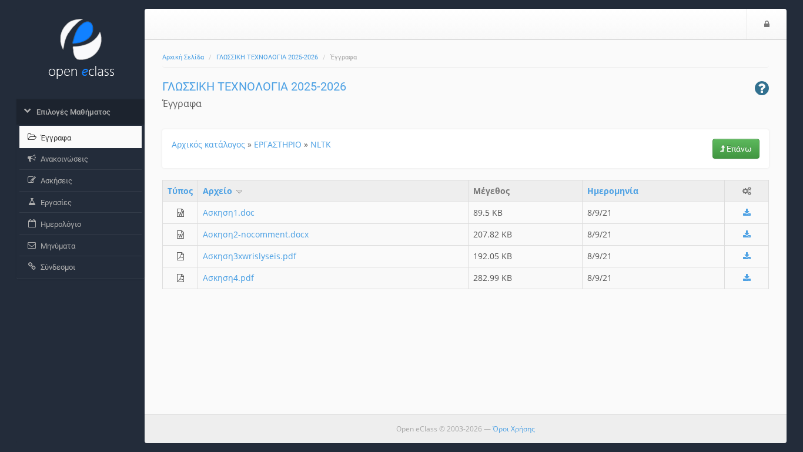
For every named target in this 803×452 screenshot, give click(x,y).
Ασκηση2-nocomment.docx (256, 234)
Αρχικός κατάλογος (208, 144)
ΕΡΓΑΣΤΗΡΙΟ (278, 144)
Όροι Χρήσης (514, 429)
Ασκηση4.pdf (228, 277)
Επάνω (738, 148)
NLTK (320, 144)
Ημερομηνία (612, 190)
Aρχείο (219, 190)
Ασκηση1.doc (229, 212)
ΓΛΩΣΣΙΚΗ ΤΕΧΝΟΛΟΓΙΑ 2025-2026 (267, 57)
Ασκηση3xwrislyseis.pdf (249, 256)
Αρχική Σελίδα (183, 57)
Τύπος (180, 190)
